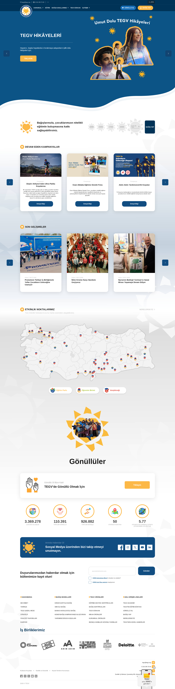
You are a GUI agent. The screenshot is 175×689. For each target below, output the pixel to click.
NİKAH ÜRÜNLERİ (95, 614)
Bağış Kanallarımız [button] (59, 8)
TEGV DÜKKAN (94, 610)
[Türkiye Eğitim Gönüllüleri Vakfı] (26, 7)
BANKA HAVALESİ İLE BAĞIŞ (65, 610)
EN (48, 2)
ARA (152, 2)
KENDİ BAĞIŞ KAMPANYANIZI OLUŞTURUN (70, 614)
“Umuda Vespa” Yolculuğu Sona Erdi (134, 281)
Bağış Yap (150, 127)
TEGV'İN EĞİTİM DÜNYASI (132, 607)
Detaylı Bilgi (41, 204)
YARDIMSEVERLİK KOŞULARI (65, 618)
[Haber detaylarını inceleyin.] (40, 253)
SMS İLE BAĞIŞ (60, 607)
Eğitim (47, 8)
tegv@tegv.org (146, 662)
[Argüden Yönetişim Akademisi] (68, 645)
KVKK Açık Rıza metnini (100, 582)
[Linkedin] (36, 676)
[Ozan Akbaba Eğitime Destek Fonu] (40, 165)
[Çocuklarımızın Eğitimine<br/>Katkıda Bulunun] (147, 679)
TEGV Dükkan (75, 8)
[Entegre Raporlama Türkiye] (107, 645)
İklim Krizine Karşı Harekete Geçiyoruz (37, 281)
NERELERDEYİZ (146, 309)
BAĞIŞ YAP (127, 614)
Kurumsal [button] (38, 8)
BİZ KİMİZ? (24, 603)
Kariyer (24, 622)
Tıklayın (28, 40)
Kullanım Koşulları (26, 670)
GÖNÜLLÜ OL (128, 610)
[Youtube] (32, 676)
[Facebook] (21, 676)
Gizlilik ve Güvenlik (42, 670)
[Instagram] (25, 676)
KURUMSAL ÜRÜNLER (97, 618)
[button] (120, 547)
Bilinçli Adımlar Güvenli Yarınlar (103, 622)
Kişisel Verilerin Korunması (60, 670)
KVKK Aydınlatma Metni (100, 578)
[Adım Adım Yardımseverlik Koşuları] (87, 165)
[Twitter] (28, 676)
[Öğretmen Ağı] (127, 645)
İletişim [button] (85, 8)
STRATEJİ (24, 614)
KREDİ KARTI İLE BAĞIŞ (63, 603)
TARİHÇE (24, 607)
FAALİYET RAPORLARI (29, 618)
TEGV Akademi (128, 603)
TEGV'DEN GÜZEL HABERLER (134, 622)
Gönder (146, 571)
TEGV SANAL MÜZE (28, 610)
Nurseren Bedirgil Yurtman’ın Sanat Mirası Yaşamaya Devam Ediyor (87, 281)
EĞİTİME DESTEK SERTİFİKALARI (101, 603)
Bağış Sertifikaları (97, 607)
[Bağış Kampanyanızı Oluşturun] (134, 165)
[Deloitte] (87, 645)
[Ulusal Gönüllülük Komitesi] (48, 645)
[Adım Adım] (28, 645)
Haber (27, 277)
